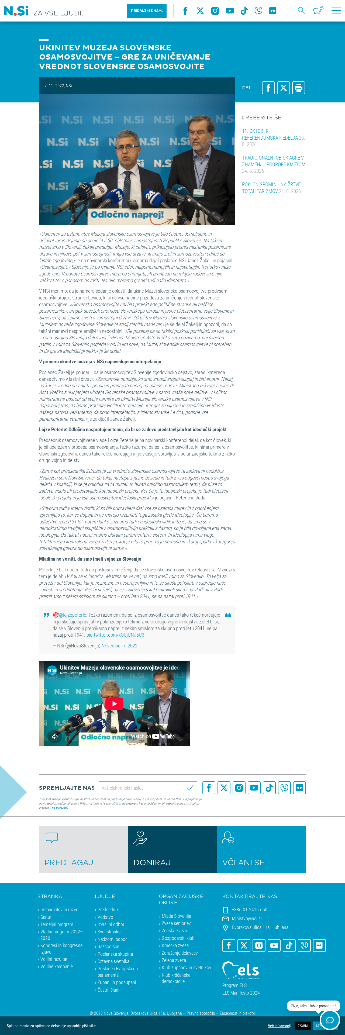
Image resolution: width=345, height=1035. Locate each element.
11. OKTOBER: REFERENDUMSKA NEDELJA (273, 137)
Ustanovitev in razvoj (60, 909)
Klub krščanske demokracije (176, 978)
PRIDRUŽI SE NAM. (147, 11)
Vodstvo (105, 917)
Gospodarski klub (178, 938)
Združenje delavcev (180, 953)
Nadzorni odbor (112, 939)
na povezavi (59, 807)
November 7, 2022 (119, 645)
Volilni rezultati (54, 959)
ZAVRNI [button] (303, 1025)
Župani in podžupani (117, 982)
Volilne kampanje (56, 966)
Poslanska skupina (115, 954)
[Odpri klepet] (330, 1020)
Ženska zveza (174, 930)
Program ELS (234, 985)
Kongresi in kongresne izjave (61, 948)
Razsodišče (108, 946)
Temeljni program (56, 924)
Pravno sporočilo (201, 1013)
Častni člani (108, 989)
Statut (45, 917)
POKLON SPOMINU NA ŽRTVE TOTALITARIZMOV (271, 187)
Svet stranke (109, 931)
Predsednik (108, 909)
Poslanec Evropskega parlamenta (118, 971)
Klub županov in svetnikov (186, 967)
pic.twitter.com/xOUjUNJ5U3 (115, 634)
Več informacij (279, 1025)
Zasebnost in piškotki (238, 1013)
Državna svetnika (113, 961)
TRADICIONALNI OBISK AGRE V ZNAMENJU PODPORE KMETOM (273, 164)
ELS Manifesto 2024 (241, 993)
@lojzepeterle (72, 614)
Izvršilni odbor (111, 924)
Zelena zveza (174, 960)
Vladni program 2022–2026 (61, 934)
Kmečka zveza (175, 945)
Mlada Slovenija (176, 916)
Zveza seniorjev (176, 923)
